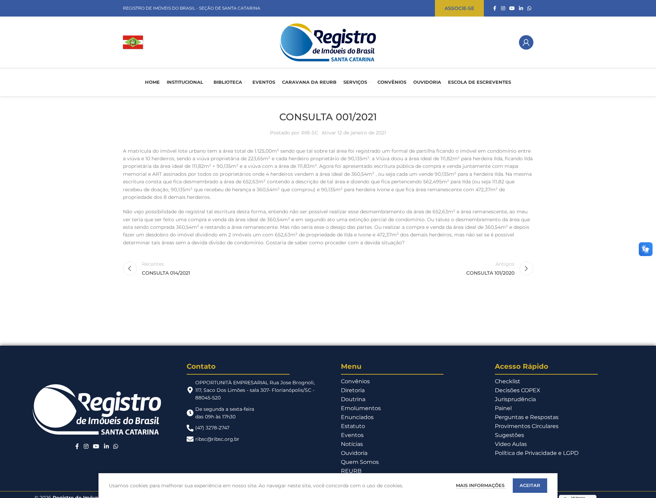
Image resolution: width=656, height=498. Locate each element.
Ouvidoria (354, 453)
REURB (351, 471)
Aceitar (530, 485)
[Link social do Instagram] (503, 8)
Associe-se (459, 8)
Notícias (352, 444)
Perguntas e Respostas (527, 417)
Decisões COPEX (517, 390)
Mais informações (481, 485)
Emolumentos (361, 408)
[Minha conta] (526, 42)
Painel (503, 408)
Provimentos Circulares (527, 426)
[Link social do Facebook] (495, 8)
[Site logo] (133, 42)
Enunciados (357, 417)
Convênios (355, 381)
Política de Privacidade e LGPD (537, 453)
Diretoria (353, 390)
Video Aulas (511, 444)
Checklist (507, 381)
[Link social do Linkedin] (521, 8)
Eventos (352, 435)
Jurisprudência (515, 399)
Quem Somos (360, 462)
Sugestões (509, 435)
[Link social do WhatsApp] (529, 8)
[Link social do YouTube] (512, 8)
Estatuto (353, 426)
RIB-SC (309, 133)
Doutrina (353, 399)
